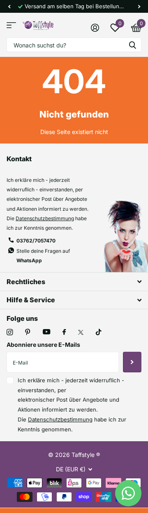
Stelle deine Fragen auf (43, 256)
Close (74, 281)
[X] (80, 332)
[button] (9, 6)
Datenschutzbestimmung (45, 218)
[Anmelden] (94, 28)
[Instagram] (10, 332)
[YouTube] (46, 332)
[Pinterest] (27, 332)
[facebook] (64, 332)
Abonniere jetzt (132, 362)
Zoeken (132, 45)
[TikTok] (99, 332)
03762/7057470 (36, 241)
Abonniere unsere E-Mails (43, 344)
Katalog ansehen (11, 25)
